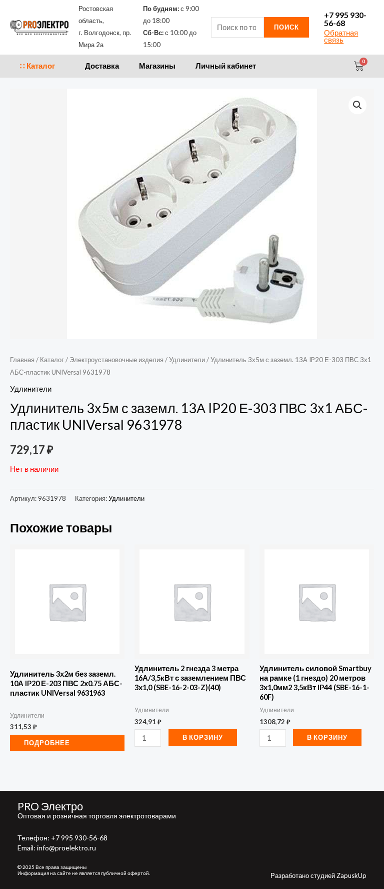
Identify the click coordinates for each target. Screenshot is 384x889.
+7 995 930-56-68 (345, 19)
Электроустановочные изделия (117, 360)
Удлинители (187, 360)
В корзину (202, 737)
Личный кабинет (226, 66)
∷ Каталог (37, 66)
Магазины (157, 66)
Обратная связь (341, 37)
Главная (22, 360)
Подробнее (47, 743)
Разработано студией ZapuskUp (318, 875)
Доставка (102, 66)
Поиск (286, 27)
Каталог (52, 360)
